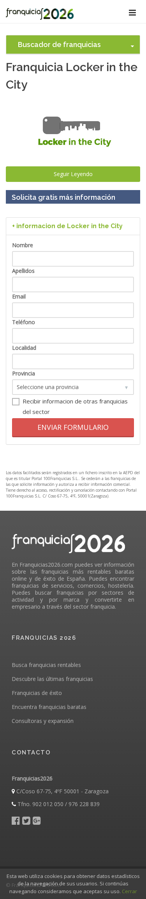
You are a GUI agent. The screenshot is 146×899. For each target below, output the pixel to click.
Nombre (22, 245)
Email (19, 296)
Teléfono (23, 322)
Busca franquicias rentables (46, 665)
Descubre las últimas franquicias (52, 679)
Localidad (24, 347)
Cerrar (129, 891)
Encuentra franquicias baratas (49, 706)
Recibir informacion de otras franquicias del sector (75, 406)
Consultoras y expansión (43, 720)
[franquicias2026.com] (40, 11)
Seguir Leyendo (73, 174)
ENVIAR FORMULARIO (73, 427)
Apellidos (23, 270)
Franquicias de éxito (37, 693)
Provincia (23, 373)
